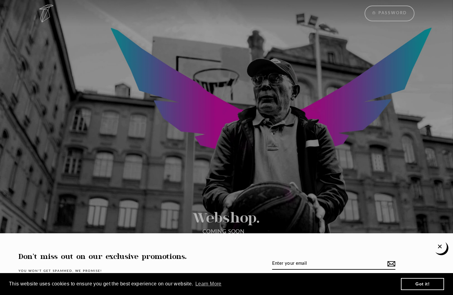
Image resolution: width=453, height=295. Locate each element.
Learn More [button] (208, 283)
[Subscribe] (390, 264)
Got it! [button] (422, 283)
